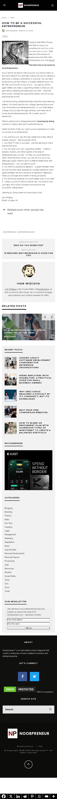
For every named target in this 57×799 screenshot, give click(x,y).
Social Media (10, 576)
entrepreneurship (27, 232)
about (51, 60)
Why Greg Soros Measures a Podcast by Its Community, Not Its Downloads (34, 395)
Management (10, 534)
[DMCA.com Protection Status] (19, 692)
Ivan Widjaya (12, 31)
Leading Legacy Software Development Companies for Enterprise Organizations (35, 363)
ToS (40, 746)
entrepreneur (10, 232)
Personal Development (14, 553)
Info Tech (8, 523)
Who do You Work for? (28, 245)
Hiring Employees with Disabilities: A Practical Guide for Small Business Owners (35, 379)
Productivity (10, 561)
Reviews (8, 572)
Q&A (7, 565)
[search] (50, 710)
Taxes (7, 580)
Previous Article (28, 242)
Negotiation (9, 542)
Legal (7, 531)
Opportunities (10, 550)
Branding (8, 512)
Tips (6, 584)
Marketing (9, 538)
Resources (9, 569)
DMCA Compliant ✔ (45, 692)
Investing (8, 527)
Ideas (7, 519)
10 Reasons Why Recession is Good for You (28, 254)
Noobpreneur (43, 289)
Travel (7, 591)
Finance (8, 516)
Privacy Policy (25, 746)
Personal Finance (12, 557)
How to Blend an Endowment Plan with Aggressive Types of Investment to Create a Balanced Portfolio (35, 428)
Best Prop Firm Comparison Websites (33, 411)
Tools (7, 587)
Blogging (9, 508)
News (5, 36)
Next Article (29, 250)
